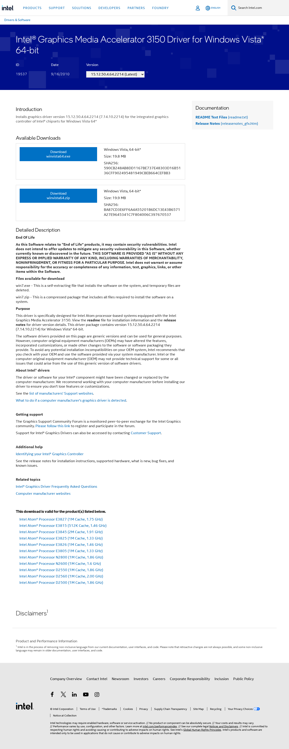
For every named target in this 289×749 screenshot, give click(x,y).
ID (17, 65)
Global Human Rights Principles (202, 729)
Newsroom (120, 679)
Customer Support (146, 433)
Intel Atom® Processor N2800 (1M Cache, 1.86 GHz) (61, 557)
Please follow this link (52, 426)
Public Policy (243, 679)
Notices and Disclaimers (223, 726)
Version (92, 65)
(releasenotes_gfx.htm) (227, 123)
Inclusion (221, 679)
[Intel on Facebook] (52, 695)
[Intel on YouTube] (86, 695)
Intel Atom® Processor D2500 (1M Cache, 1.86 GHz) (61, 582)
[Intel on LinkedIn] (74, 695)
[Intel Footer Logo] (25, 706)
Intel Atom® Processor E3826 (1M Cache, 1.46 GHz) (61, 544)
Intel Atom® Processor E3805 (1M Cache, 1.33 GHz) (61, 551)
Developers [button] (109, 8)
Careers (159, 679)
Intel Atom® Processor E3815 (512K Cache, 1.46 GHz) (63, 525)
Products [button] (32, 8)
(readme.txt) (222, 117)
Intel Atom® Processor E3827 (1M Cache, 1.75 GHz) (61, 519)
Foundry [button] (160, 8)
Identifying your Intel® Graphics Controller (50, 454)
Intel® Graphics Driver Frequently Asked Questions (56, 486)
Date (55, 65)
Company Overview (66, 679)
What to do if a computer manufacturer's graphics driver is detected (71, 400)
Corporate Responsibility (190, 679)
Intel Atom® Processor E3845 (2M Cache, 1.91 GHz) (61, 532)
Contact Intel (96, 679)
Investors (141, 679)
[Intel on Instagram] (97, 695)
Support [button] (57, 8)
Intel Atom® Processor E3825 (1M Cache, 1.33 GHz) (61, 538)
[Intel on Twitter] (63, 695)
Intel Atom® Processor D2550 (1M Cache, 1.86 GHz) (61, 570)
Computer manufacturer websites (43, 493)
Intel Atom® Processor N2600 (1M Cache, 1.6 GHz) (60, 563)
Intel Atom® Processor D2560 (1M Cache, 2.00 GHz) (61, 576)
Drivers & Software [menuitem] (17, 20)
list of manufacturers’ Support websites (61, 393)
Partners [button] (136, 8)
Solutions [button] (81, 8)
